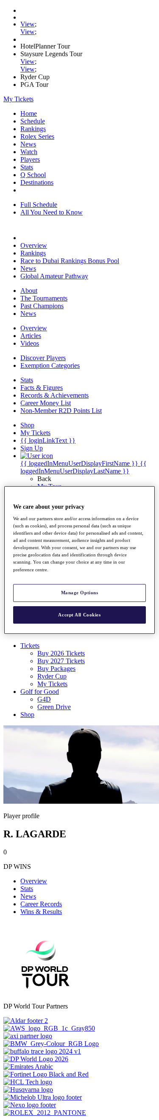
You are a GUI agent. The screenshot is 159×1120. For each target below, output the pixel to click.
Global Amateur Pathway (54, 276)
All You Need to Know (51, 212)
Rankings (33, 128)
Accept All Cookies (79, 614)
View (27, 24)
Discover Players (43, 357)
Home (28, 113)
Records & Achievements (54, 395)
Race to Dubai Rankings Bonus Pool (69, 260)
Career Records (41, 904)
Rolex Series (37, 136)
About (28, 290)
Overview (33, 245)
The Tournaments (43, 298)
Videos (29, 343)
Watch (28, 151)
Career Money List (45, 403)
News (28, 144)
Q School (33, 174)
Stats (26, 167)
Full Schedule (38, 204)
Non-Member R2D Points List (61, 410)
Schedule (32, 121)
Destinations (36, 182)
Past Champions (42, 305)
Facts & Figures (41, 387)
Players (30, 159)
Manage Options (79, 592)
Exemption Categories (50, 365)
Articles (30, 335)
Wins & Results (41, 911)
